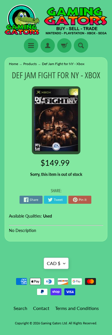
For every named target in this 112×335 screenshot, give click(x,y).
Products (30, 64)
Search (20, 308)
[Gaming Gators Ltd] (56, 20)
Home (13, 64)
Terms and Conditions (77, 308)
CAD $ (53, 263)
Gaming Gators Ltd (54, 323)
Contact (41, 308)
